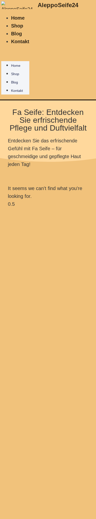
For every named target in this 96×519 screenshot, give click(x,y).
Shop (17, 25)
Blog (16, 33)
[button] (15, 49)
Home (18, 18)
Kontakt (20, 41)
